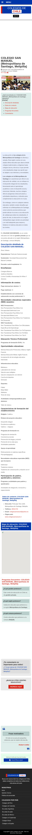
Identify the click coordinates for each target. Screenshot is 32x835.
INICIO (16, 16)
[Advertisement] (16, 38)
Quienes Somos (6, 793)
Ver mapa (4, 72)
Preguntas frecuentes (11, 110)
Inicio (3, 790)
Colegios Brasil (6, 820)
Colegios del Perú (7, 803)
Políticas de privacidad (8, 795)
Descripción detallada (12, 102)
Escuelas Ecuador (7, 812)
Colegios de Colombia (8, 806)
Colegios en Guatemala (9, 817)
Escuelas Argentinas (8, 809)
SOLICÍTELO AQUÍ (17, 760)
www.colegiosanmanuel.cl (13, 517)
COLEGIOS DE (17, 10)
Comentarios (9, 113)
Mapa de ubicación (11, 108)
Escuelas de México (8, 814)
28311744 (15, 509)
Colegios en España (8, 823)
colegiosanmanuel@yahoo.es (19, 511)
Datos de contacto (10, 105)
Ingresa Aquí (16, 687)
